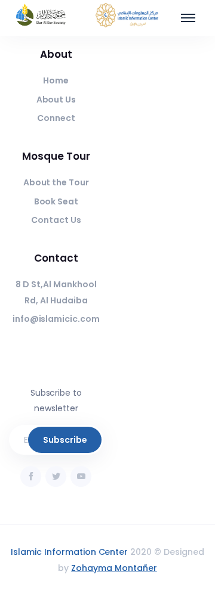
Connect (56, 118)
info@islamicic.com (56, 319)
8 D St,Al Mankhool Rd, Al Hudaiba (56, 292)
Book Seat (56, 201)
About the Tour (56, 182)
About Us (56, 99)
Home (56, 80)
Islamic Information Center (69, 552)
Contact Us (56, 220)
